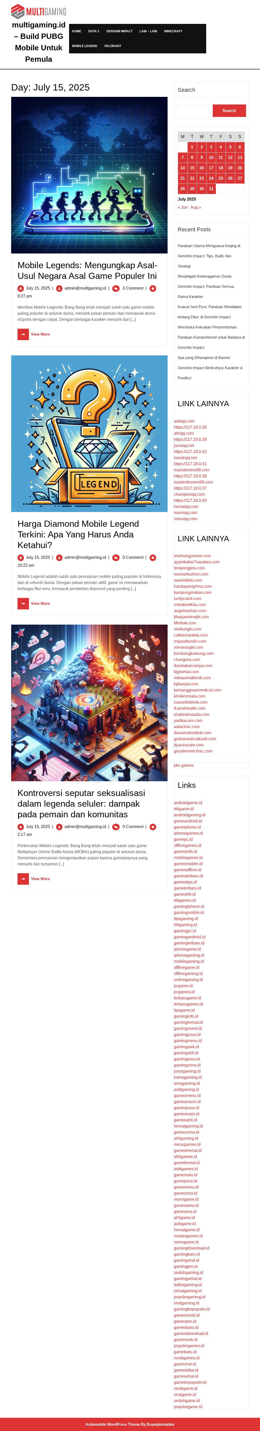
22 (192, 178)
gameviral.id (185, 1364)
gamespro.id (185, 1321)
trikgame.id (184, 809)
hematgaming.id (188, 1126)
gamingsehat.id (188, 1278)
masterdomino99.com (193, 482)
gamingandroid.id (189, 937)
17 (211, 168)
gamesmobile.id (188, 864)
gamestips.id (185, 882)
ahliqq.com (184, 433)
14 (182, 168)
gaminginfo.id (186, 1016)
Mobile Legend (84, 46)
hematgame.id (187, 1230)
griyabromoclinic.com (193, 751)
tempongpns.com (189, 568)
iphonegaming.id (189, 955)
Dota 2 (93, 31)
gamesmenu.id (187, 1095)
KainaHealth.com (189, 708)
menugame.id (186, 1242)
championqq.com (189, 494)
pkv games (183, 765)
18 (221, 168)
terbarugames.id (188, 1004)
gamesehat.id (186, 1376)
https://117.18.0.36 (190, 427)
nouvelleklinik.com (190, 702)
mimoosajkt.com (188, 647)
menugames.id (187, 1144)
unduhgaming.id (188, 1272)
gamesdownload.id (191, 1333)
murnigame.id (186, 1199)
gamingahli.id (186, 1053)
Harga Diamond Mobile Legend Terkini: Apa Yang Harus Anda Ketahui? (78, 534)
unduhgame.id (187, 1400)
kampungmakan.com (193, 592)
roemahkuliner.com (191, 574)
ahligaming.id (186, 1138)
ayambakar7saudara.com (197, 562)
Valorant (112, 46)
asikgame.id (185, 1224)
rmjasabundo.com (190, 641)
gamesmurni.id (187, 1101)
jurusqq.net (184, 445)
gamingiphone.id (189, 906)
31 (211, 189)
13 (240, 157)
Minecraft (173, 31)
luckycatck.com (187, 598)
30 (201, 189)
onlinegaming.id (188, 979)
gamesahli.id (185, 1120)
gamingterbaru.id (189, 943)
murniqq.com (185, 512)
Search (186, 90)
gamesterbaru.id (188, 876)
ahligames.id (185, 1156)
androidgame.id (188, 803)
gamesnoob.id (187, 1315)
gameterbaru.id (187, 888)
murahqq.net (185, 458)
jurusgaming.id (187, 1071)
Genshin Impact (119, 31)
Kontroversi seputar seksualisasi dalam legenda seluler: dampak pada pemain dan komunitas (81, 803)
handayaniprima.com (193, 586)
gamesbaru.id (186, 1327)
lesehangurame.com (192, 556)
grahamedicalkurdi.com (195, 739)
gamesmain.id (186, 1114)
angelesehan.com (190, 611)
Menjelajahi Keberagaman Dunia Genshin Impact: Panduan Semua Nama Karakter (206, 286)
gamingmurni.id (188, 1028)
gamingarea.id (187, 1059)
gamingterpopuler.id (192, 1309)
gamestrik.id (185, 894)
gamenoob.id (186, 1339)
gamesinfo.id (185, 851)
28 (182, 189)
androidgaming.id (189, 815)
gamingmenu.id (188, 1040)
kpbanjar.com (186, 684)
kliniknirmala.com (189, 696)
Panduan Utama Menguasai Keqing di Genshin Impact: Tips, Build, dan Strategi (209, 256)
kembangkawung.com (194, 653)
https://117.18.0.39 (190, 439)
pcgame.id (183, 986)
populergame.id (188, 1407)
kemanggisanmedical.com (197, 690)
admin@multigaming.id (85, 288)
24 (211, 178)
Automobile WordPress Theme (113, 1424)
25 (221, 178)
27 (240, 178)
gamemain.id (185, 1175)
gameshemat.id (188, 1150)
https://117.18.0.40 (190, 500)
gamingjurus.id (187, 1034)
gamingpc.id (185, 931)
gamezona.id (185, 1193)
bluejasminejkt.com (191, 617)
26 (230, 178)
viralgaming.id (186, 1303)
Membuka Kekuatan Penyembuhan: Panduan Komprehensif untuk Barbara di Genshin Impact (211, 337)
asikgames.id (186, 1169)
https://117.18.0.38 (190, 476)
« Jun (183, 207)
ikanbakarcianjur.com (193, 666)
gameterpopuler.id (190, 1382)
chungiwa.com (187, 659)
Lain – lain (148, 31)
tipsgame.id (184, 1010)
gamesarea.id (186, 1205)
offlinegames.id (187, 845)
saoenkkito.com (188, 580)
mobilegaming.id (189, 961)
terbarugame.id (187, 998)
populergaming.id (189, 1297)
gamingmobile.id (189, 912)
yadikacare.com (188, 720)
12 (230, 157)
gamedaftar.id (186, 1370)
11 (221, 157)
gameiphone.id (187, 827)
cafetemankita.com (191, 635)
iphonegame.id (187, 949)
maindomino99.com (191, 470)
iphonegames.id (188, 833)
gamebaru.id (185, 1352)
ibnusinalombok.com (192, 733)
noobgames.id (187, 1358)
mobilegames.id (188, 857)
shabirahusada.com (191, 714)
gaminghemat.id (188, 1022)
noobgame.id (186, 1388)
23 (201, 178)
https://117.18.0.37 (190, 488)
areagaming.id (187, 1083)
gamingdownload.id (191, 1248)
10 (211, 157)
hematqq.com (186, 506)
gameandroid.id (188, 821)
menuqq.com (185, 519)
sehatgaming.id (188, 1291)
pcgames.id (184, 992)
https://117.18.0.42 (190, 451)
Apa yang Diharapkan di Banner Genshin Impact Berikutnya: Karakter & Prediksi (210, 367)
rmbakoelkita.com (190, 604)
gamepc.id (183, 839)
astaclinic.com (187, 727)
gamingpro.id (186, 1266)
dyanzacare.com (189, 745)
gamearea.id (185, 1211)
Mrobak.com (185, 623)
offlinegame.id (186, 967)
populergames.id (189, 1346)
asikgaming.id (186, 1089)
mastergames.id (188, 1236)
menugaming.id (188, 1077)
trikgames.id (185, 900)
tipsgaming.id (186, 918)
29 (192, 189)
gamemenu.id (186, 1187)
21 (182, 178)
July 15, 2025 (38, 288)
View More (34, 334)
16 (201, 168)
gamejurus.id (185, 1181)
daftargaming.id (188, 1285)
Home (76, 31)
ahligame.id (184, 1217)
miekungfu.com (187, 629)
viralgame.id (185, 1394)
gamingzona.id (187, 1065)
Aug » (195, 207)
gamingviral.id (186, 1260)
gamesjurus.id (186, 1108)
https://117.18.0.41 (190, 464)
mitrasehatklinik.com (192, 678)
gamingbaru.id (187, 1254)
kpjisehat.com (186, 672)
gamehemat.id (187, 1163)
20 (240, 168)
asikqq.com (184, 421)
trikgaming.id (185, 925)
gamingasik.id (186, 1047)
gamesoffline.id (187, 870)
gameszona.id (186, 1132)
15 (192, 168)
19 (230, 168)
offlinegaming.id (188, 973)
